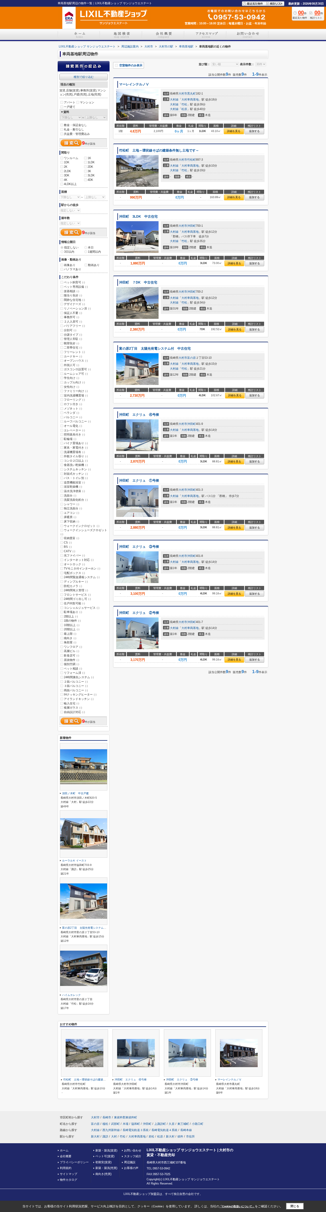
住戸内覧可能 (74, 603)
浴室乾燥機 (73, 486)
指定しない (71, 247)
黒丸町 (191, 93)
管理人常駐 (73, 339)
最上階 (70, 633)
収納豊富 (71, 538)
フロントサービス (77, 594)
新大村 (95, 1136)
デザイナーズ (74, 304)
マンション (87, 102)
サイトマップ (68, 1174)
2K (65, 166)
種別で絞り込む (84, 77)
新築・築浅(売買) (106, 1168)
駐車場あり (73, 612)
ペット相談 (73, 668)
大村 (114, 1136)
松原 (184, 109)
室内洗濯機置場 (76, 395)
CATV (69, 551)
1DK (66, 162)
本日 (91, 247)
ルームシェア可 (76, 373)
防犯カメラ (73, 586)
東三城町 (183, 1123)
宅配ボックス (74, 573)
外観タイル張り (76, 456)
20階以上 (71, 629)
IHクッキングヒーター (80, 694)
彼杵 (180, 1136)
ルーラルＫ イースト (74, 860)
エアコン (71, 512)
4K (65, 179)
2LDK (67, 171)
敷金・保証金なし (75, 125)
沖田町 (191, 225)
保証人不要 (73, 313)
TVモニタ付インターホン (82, 568)
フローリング (74, 399)
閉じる (295, 1206)
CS (68, 542)
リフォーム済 (74, 672)
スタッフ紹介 (132, 1156)
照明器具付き (74, 434)
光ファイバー (74, 555)
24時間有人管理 (76, 590)
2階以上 (71, 616)
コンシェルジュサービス (81, 607)
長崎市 (106, 1117)
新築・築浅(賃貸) (106, 1150)
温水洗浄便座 (74, 491)
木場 (125, 1123)
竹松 (184, 104)
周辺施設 (130, 1162)
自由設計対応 (74, 712)
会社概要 (65, 1156)
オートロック (74, 564)
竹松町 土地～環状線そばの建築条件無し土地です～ (159, 150)
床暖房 (70, 517)
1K (89, 158)
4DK (90, 179)
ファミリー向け (76, 391)
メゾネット (73, 408)
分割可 (70, 330)
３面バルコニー (76, 686)
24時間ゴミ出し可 (77, 599)
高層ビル (71, 651)
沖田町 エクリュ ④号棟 (139, 414)
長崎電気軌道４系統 (164, 1130)
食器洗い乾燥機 (76, 465)
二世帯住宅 (73, 347)
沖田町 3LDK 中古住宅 (138, 216)
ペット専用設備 (76, 286)
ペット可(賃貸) (104, 1156)
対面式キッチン (76, 473)
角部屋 (70, 642)
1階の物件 (72, 620)
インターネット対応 (79, 560)
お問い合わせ (132, 1150)
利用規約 (65, 1168)
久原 (172, 1123)
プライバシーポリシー (74, 1162)
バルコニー (73, 417)
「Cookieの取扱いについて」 (237, 1206)
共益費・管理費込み (77, 134)
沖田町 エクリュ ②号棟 (139, 613)
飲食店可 (71, 655)
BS (68, 546)
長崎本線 (186, 1130)
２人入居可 (73, 321)
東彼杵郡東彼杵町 (125, 1117)
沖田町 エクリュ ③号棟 (139, 546)
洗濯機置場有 (74, 452)
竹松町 (191, 159)
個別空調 (71, 664)
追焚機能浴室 (74, 482)
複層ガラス (73, 707)
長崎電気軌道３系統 (136, 1130)
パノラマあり (72, 269)
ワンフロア (73, 646)
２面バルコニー (76, 681)
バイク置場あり (76, 443)
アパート (69, 102)
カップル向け (74, 382)
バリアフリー (74, 325)
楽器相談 (71, 291)
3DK (66, 175)
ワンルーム (71, 158)
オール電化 (73, 426)
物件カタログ (68, 1179)
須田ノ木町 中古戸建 (75, 793)
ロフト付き (73, 404)
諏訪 (105, 1136)
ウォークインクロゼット (81, 526)
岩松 (151, 1136)
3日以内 (69, 251)
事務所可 (71, 317)
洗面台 (70, 495)
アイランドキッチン (79, 699)
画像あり (69, 265)
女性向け (71, 386)
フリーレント (74, 352)
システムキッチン (77, 469)
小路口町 (197, 1123)
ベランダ (71, 412)
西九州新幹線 (111, 1130)
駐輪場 (70, 439)
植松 (105, 1123)
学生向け (71, 378)
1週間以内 (94, 251)
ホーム (64, 1150)
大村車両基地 (190, 99)
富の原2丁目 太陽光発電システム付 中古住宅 (155, 348)
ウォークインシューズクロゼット (84, 532)
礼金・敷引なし (74, 129)
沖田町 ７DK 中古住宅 (138, 282)
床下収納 (71, 521)
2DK (90, 166)
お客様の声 (131, 1168)
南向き (70, 638)
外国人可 (71, 365)
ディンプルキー (76, 581)
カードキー (73, 356)
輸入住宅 (71, 703)
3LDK (91, 175)
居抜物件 (71, 660)
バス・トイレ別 (76, 478)
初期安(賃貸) (103, 1162)
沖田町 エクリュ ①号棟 (139, 480)
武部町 (115, 1123)
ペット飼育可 (74, 282)
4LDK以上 (70, 184)
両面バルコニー (76, 690)
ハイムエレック (71, 995)
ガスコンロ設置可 (77, 369)
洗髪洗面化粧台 (76, 499)
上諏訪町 (160, 1123)
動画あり (94, 265)
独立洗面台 (73, 508)
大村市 (183, 93)
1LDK (91, 162)
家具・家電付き (76, 447)
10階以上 (71, 625)
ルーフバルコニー (77, 421)
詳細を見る (233, 131)
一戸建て (69, 106)
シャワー (71, 504)
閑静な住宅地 (74, 300)
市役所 (190, 1136)
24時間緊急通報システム (82, 577)
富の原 (191, 357)
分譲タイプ (73, 334)
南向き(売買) (103, 1174)
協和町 (135, 1123)
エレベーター (74, 430)
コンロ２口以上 (76, 460)
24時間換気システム (79, 677)
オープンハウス (76, 360)
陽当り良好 (73, 295)
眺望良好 (71, 343)
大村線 (174, 99)
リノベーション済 (77, 308)
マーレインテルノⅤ (134, 84)
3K (89, 171)
